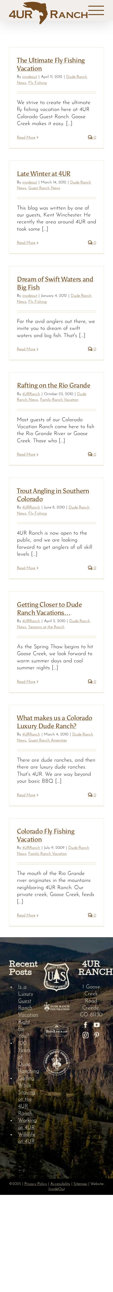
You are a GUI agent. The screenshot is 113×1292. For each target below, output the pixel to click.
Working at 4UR (26, 1124)
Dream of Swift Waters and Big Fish (55, 283)
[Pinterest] (97, 1035)
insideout (29, 77)
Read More (26, 138)
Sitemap (80, 1184)
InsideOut (57, 1189)
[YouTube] (97, 1025)
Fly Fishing (37, 83)
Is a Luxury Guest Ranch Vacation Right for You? (26, 1011)
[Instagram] (86, 1035)
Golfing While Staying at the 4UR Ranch (26, 1096)
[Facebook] (86, 1025)
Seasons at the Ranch (46, 627)
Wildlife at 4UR (26, 1138)
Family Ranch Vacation (59, 400)
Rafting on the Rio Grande (53, 385)
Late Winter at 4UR (44, 174)
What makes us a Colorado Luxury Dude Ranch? (54, 722)
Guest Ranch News (44, 188)
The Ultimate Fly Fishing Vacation (51, 64)
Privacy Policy (35, 1184)
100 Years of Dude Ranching (26, 1057)
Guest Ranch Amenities (47, 740)
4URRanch (31, 394)
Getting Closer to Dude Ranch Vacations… (49, 608)
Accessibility (60, 1184)
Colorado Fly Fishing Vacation (45, 835)
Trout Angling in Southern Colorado (53, 495)
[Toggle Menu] (96, 10)
